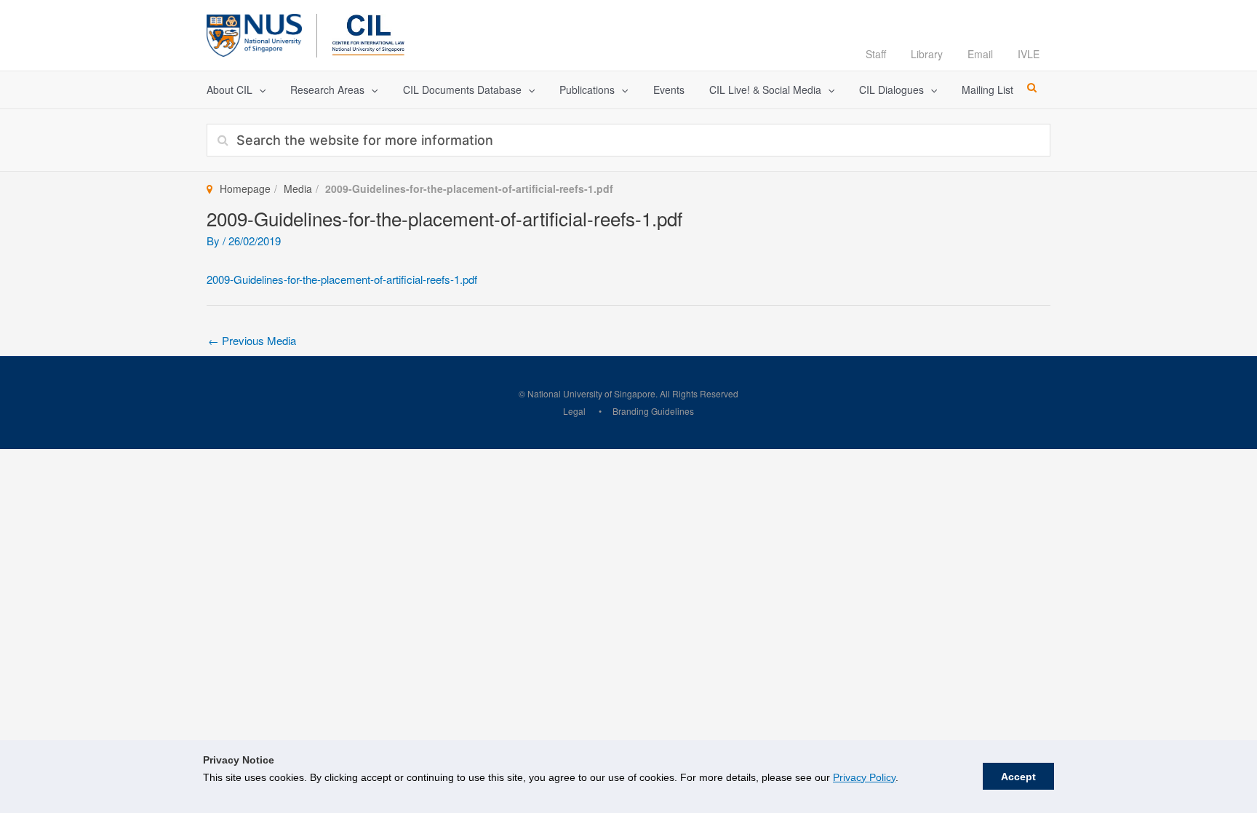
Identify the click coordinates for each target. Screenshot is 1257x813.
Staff (876, 54)
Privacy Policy (864, 777)
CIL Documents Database (462, 89)
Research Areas (327, 89)
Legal (574, 411)
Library (927, 54)
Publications (587, 89)
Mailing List (987, 89)
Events (669, 89)
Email (980, 54)
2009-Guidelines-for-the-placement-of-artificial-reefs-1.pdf (342, 279)
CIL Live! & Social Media (765, 89)
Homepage (245, 188)
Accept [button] (1018, 776)
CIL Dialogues (891, 89)
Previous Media (252, 340)
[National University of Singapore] (254, 33)
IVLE (1028, 54)
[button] (259, 90)
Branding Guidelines (653, 411)
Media (298, 188)
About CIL (229, 89)
